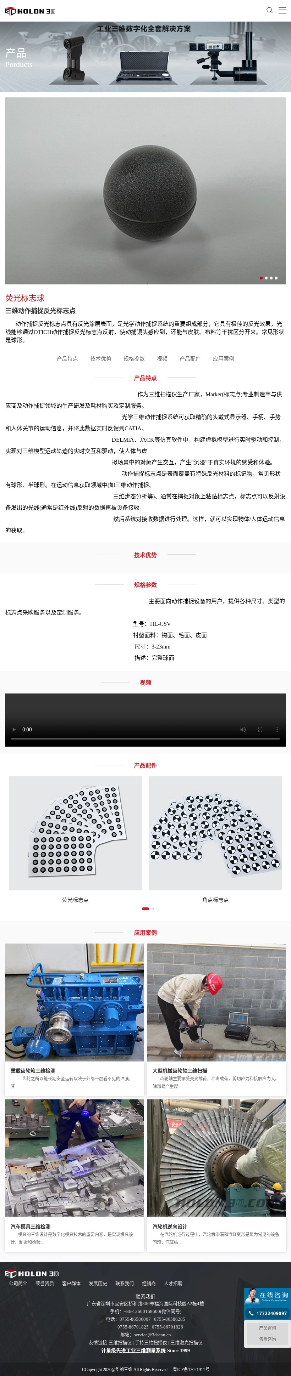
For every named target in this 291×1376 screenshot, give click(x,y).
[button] (261, 278)
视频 (162, 359)
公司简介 (18, 1283)
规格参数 (134, 359)
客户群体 (71, 1283)
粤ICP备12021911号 (191, 1369)
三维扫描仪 (120, 1342)
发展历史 (98, 1283)
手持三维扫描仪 (151, 1342)
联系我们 (124, 1283)
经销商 (149, 1283)
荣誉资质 (44, 1283)
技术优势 (100, 359)
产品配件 (190, 359)
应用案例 (223, 359)
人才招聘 (173, 1283)
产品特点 (67, 359)
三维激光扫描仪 (186, 1342)
